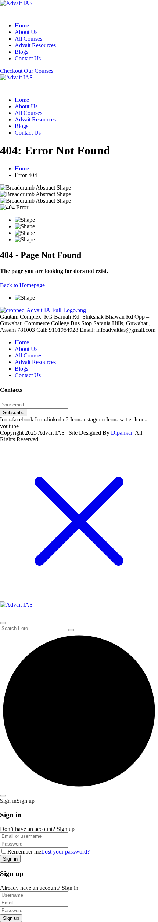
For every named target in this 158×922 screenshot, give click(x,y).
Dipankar (121, 433)
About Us (26, 32)
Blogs (21, 52)
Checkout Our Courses (26, 71)
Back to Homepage (22, 285)
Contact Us (28, 58)
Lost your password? (65, 851)
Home (22, 25)
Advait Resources (35, 45)
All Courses (28, 38)
